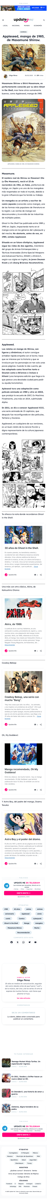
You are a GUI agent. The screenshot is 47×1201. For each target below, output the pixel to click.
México (35, 1153)
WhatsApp (13, 1186)
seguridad (33, 1160)
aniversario (9, 914)
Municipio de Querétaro (25, 1156)
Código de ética (23, 1177)
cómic (39, 914)
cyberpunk (37, 918)
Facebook (9, 1183)
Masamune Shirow (15, 928)
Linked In (38, 1183)
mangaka (39, 923)
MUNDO (27, 25)
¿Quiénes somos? (16, 1170)
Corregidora (13, 1153)
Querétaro (14, 1160)
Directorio (27, 1170)
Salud (24, 1160)
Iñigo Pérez (13, 75)
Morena (9, 1156)
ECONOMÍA (38, 25)
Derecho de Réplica (31, 1174)
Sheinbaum (19, 1163)
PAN (38, 1156)
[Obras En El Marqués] (23, 10)
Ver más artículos (23, 998)
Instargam (29, 1183)
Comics (23, 32)
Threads (34, 1186)
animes (40, 909)
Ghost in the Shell (11, 923)
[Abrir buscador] (44, 20)
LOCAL (5, 25)
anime (28, 909)
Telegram (21, 1183)
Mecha (36, 928)
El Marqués (25, 1153)
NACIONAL (16, 25)
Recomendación (23, 932)
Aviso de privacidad (15, 1174)
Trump (29, 1163)
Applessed (25, 914)
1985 (6, 909)
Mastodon (27, 1186)
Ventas (34, 1170)
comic (8, 918)
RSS (20, 1186)
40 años (17, 909)
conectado (30, 1016)
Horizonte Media (23, 1193)
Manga (26, 923)
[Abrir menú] (3, 20)
